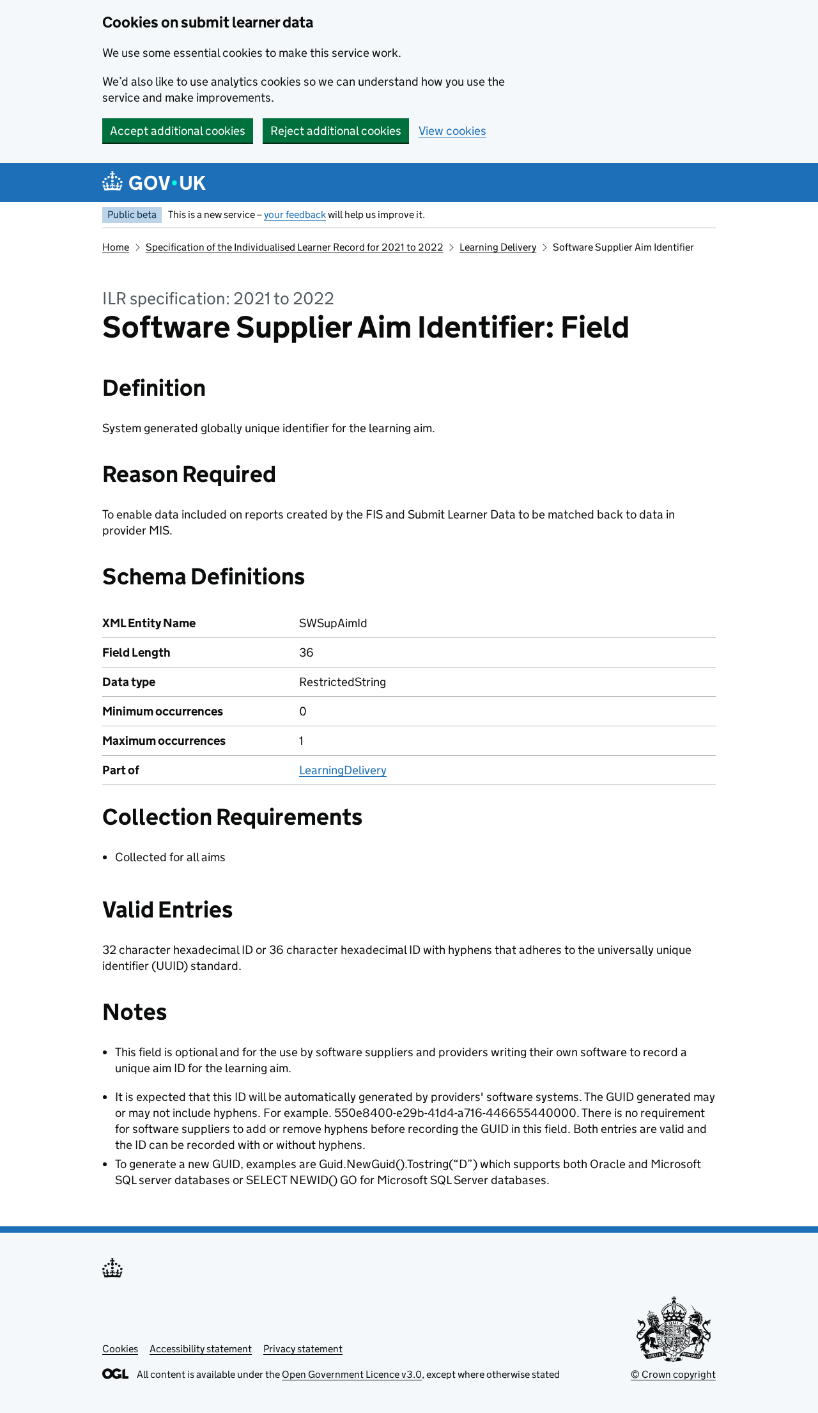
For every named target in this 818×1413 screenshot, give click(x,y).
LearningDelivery (343, 770)
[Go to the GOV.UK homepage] (154, 182)
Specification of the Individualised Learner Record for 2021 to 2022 (295, 247)
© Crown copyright (673, 1374)
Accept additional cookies (177, 130)
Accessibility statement (201, 1349)
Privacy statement (303, 1349)
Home (115, 247)
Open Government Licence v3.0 (352, 1374)
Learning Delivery (497, 247)
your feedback (295, 214)
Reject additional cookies (335, 130)
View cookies (452, 131)
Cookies (120, 1349)
